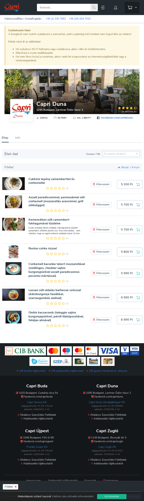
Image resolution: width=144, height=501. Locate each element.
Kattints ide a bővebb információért (73, 496)
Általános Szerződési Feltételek (37, 415)
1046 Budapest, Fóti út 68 (38, 437)
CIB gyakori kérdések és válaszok (108, 371)
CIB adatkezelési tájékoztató (67, 371)
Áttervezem (102, 184)
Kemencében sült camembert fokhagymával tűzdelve (48, 222)
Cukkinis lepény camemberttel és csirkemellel (51, 181)
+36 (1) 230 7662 (56, 18)
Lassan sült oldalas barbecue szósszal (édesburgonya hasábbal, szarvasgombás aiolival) (54, 294)
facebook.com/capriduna (117, 117)
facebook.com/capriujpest (38, 441)
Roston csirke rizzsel (42, 248)
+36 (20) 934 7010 (80, 18)
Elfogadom (112, 496)
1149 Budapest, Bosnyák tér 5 (108, 437)
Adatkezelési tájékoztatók (37, 418)
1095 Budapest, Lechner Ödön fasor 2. (60, 110)
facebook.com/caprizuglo (108, 441)
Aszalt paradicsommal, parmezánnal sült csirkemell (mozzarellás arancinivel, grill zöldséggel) (56, 201)
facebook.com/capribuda (37, 396)
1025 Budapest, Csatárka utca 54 (38, 393)
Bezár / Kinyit (131, 167)
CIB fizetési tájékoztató (32, 371)
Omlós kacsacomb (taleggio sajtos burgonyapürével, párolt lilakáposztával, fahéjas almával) (56, 316)
